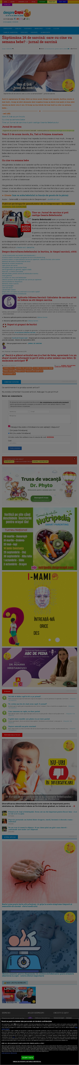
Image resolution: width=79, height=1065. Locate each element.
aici (14, 1037)
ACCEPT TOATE (27, 1057)
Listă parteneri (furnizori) (9, 1053)
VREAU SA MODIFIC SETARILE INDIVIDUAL (27, 1061)
